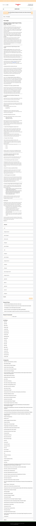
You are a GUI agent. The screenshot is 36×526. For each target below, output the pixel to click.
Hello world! (14, 316)
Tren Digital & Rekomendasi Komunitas (9, 511)
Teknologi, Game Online (7, 506)
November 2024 (6, 354)
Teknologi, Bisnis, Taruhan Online (9, 504)
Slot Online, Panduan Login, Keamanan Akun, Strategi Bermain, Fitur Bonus (15, 474)
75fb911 (5, 25)
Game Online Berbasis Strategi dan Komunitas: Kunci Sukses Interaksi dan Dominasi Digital (18, 12)
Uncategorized (6, 516)
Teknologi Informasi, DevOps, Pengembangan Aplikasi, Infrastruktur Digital (15, 500)
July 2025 (5, 340)
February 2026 (6, 327)
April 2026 (5, 323)
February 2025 (6, 349)
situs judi (5, 440)
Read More (5, 220)
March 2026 (5, 325)
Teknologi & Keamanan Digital (8, 493)
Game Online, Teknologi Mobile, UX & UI (10, 384)
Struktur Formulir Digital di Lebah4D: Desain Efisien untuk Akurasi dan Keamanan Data (16, 311)
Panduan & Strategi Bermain (8, 416)
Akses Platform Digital (7, 363)
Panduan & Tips (6, 418)
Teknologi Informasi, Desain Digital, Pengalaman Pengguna (12, 498)
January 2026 (6, 329)
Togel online (14, 62)
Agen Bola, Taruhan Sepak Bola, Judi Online (10, 361)
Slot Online (5, 462)
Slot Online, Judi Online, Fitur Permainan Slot (10, 468)
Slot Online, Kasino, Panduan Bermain (9, 470)
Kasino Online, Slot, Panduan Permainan (10, 397)
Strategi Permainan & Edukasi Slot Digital (10, 489)
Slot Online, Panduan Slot (7, 477)
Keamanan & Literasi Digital (8, 399)
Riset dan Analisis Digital (7, 438)
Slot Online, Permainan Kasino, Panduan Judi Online (11, 479)
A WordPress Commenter (8, 316)
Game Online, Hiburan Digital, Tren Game (10, 382)
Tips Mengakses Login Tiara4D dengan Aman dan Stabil (12, 307)
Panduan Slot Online (7, 422)
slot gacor (5, 242)
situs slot (5, 447)
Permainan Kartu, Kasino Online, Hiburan (10, 431)
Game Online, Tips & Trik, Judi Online (9, 386)
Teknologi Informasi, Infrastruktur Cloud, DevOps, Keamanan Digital (14, 502)
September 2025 (6, 336)
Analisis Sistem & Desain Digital (8, 367)
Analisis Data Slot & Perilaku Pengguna (9, 365)
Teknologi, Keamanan (7, 509)
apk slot (5, 282)
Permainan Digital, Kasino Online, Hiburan (10, 429)
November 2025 (6, 332)
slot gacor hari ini (6, 231)
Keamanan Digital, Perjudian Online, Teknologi (10, 402)
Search (4, 296)
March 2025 (5, 347)
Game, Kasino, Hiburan (7, 388)
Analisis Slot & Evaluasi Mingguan (9, 370)
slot (4, 228)
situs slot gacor (6, 235)
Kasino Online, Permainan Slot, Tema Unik (10, 395)
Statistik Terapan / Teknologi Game (9, 484)
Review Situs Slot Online (7, 436)
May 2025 (5, 343)
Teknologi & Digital (7, 491)
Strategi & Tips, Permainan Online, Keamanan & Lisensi (12, 486)
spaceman (5, 286)
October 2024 (6, 356)
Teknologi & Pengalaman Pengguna (9, 495)
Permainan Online (6, 433)
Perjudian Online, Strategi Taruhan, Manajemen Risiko (12, 427)
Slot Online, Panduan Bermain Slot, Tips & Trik (10, 472)
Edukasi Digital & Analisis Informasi (9, 375)
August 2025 (6, 338)
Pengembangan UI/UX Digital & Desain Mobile (10, 425)
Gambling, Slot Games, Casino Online (9, 377)
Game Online (6, 379)
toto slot (5, 289)
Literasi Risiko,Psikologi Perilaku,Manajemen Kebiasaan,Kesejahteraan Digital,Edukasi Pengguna (18, 412)
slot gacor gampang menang (8, 458)
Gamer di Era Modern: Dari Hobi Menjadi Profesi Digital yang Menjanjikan (15, 309)
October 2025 (6, 334)
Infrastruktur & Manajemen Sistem (9, 393)
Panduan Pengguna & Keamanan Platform (10, 420)
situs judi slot (6, 442)
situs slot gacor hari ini (7, 271)
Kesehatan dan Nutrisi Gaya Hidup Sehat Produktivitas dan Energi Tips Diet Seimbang (16, 410)
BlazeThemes (16, 524)
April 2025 (5, 345)
